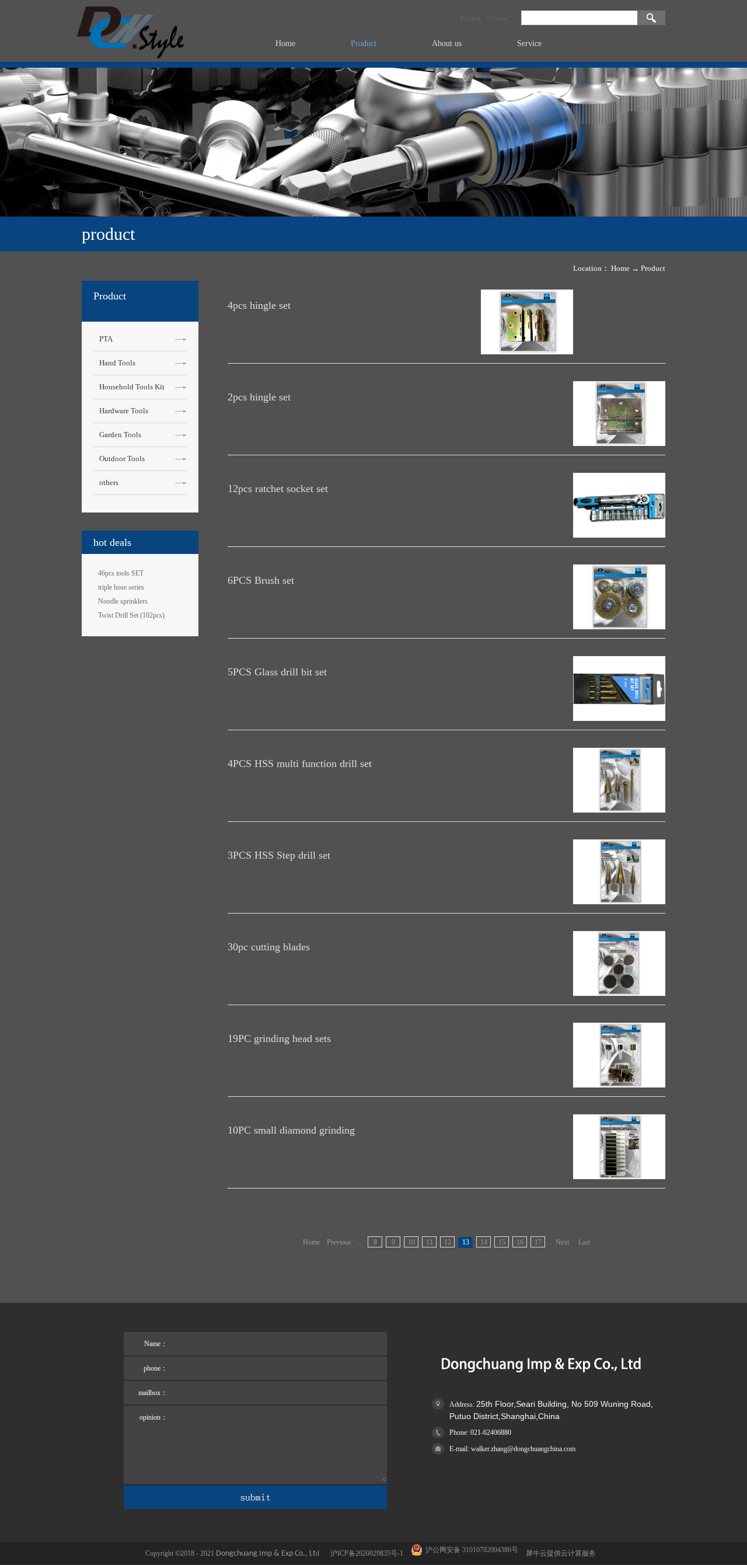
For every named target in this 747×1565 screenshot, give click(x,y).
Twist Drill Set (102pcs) (131, 615)
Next (562, 1242)
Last (584, 1242)
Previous (339, 1242)
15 (501, 1242)
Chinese (497, 18)
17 (538, 1242)
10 (411, 1242)
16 (519, 1242)
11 (429, 1242)
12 (447, 1242)
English (470, 18)
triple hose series (121, 587)
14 (483, 1242)
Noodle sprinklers (123, 601)
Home (285, 43)
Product (653, 268)
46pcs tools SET (121, 573)
